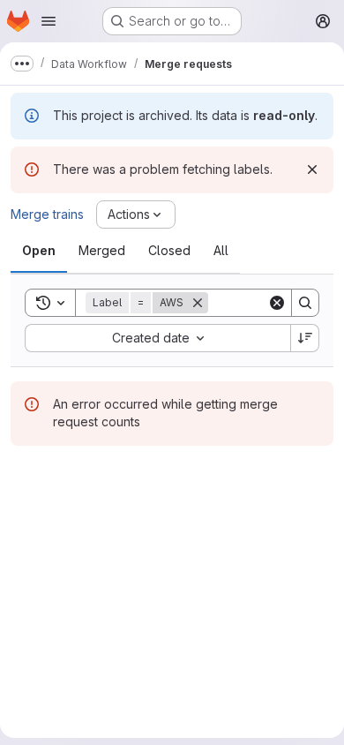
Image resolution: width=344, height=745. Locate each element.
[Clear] (277, 302)
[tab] (39, 251)
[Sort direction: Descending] (305, 338)
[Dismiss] (312, 169)
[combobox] (157, 338)
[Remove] (197, 302)
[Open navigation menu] (48, 21)
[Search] (305, 303)
